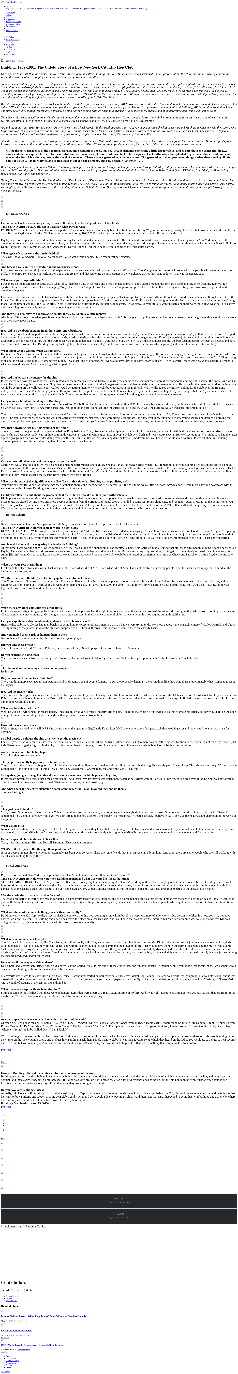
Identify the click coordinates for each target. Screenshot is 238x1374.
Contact (9, 1367)
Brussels (118, 8)
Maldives (69, 8)
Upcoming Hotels (13, 24)
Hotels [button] (8, 6)
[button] (6, 1049)
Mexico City (142, 8)
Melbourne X (93, 8)
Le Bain (9, 47)
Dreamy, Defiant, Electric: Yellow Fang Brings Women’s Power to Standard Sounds (43, 1316)
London (76, 8)
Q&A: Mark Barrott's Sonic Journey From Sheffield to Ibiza (32, 1345)
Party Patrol (10, 49)
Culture (9, 15)
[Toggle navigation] (21, 2)
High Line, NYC (12, 8)
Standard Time (11, 1301)
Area (143, 84)
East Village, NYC (27, 8)
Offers (8, 17)
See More (5, 1323)
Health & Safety (12, 1361)
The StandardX (12, 31)
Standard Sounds (12, 39)
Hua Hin (61, 8)
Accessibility (11, 1363)
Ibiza (56, 8)
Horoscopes (10, 54)
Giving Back (11, 1358)
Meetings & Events (13, 22)
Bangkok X (103, 8)
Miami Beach (48, 8)
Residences (10, 26)
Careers (9, 1356)
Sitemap (9, 1365)
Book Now (10, 13)
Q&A (8, 52)
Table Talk (10, 44)
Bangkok (38, 8)
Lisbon (111, 8)
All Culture (10, 37)
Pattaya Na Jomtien (129, 8)
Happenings (10, 19)
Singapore (84, 8)
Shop (8, 28)
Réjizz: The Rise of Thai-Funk (16, 1330)
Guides (9, 42)
